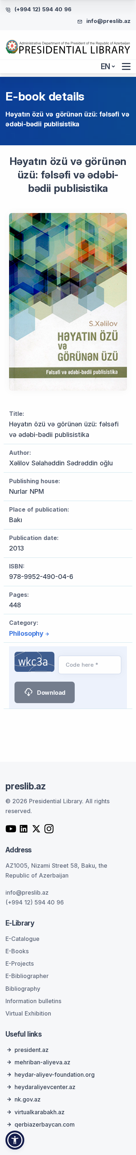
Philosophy (26, 633)
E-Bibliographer (27, 975)
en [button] (106, 66)
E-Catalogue (22, 938)
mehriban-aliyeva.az (42, 1062)
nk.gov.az (28, 1099)
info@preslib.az (108, 20)
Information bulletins (33, 1001)
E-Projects (19, 963)
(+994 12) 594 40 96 (43, 9)
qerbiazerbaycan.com (45, 1124)
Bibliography (22, 988)
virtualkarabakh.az (40, 1112)
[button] (14, 1140)
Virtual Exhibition (28, 1013)
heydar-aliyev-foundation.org (55, 1074)
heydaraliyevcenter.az (45, 1087)
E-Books (17, 951)
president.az (32, 1049)
